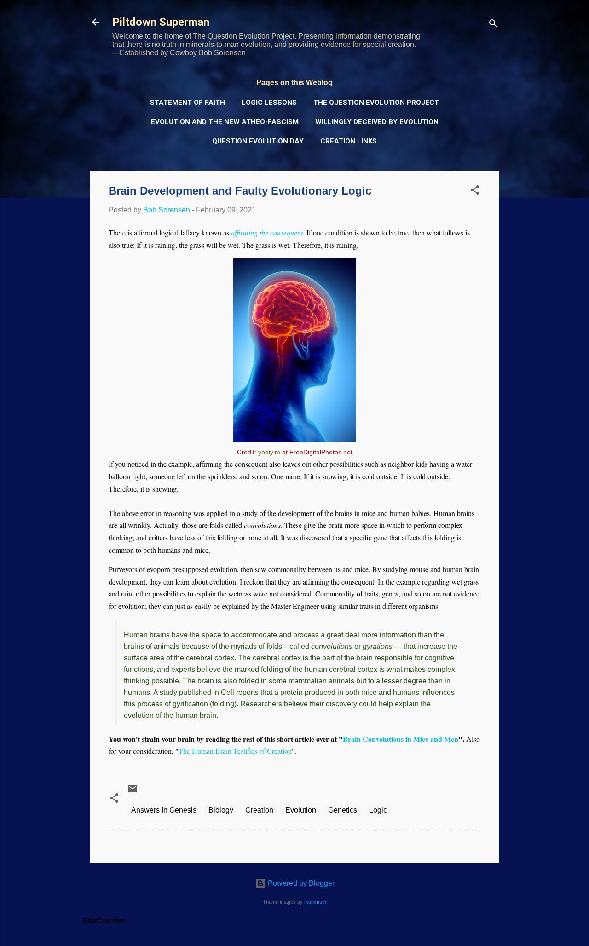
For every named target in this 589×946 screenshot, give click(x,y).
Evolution (300, 810)
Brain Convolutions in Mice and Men (400, 739)
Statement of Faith (187, 102)
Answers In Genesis (163, 810)
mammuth (315, 902)
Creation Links (348, 141)
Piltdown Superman (160, 22)
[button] (474, 191)
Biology (220, 810)
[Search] (493, 25)
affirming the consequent (267, 232)
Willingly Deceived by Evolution (377, 122)
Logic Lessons (269, 102)
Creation (259, 810)
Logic (378, 810)
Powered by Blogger (300, 883)
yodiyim (269, 452)
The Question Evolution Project (376, 102)
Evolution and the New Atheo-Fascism (225, 122)
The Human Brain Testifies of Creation (235, 751)
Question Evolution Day (258, 141)
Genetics (342, 810)
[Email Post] (132, 792)
